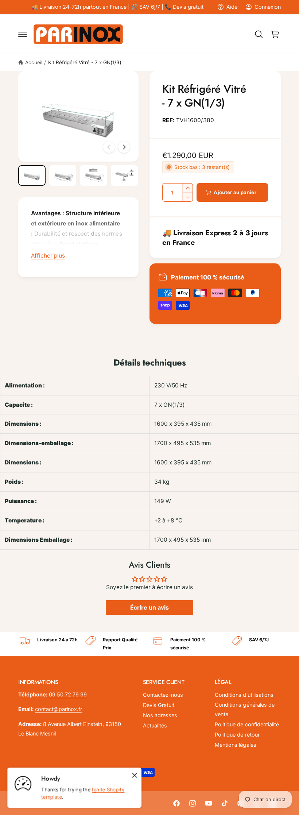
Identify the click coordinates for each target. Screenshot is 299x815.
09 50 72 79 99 (68, 694)
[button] (23, 34)
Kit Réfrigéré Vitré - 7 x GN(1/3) (85, 62)
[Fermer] (134, 775)
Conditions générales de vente (244, 710)
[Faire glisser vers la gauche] (109, 147)
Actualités (155, 725)
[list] (149, 644)
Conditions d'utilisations (244, 695)
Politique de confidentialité (247, 724)
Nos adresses (160, 715)
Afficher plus (48, 255)
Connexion (268, 7)
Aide (231, 7)
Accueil (33, 62)
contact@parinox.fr (58, 709)
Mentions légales (235, 745)
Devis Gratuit (158, 705)
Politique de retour (237, 734)
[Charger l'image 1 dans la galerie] (32, 175)
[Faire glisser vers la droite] (124, 147)
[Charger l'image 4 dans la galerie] (124, 175)
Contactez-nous (163, 695)
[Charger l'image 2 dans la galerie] (63, 175)
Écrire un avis (149, 607)
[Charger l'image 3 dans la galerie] (93, 175)
